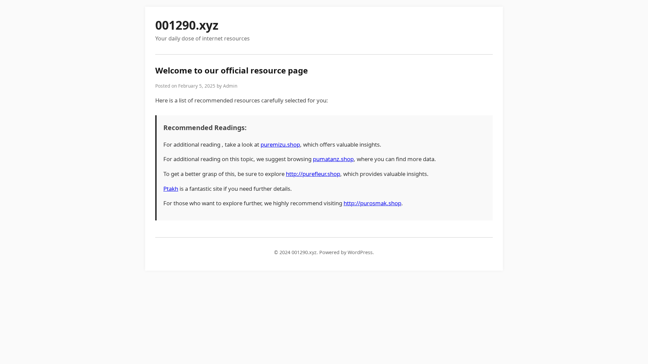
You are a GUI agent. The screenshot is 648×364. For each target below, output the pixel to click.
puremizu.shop (280, 144)
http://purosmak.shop (372, 203)
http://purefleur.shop (313, 174)
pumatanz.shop (333, 159)
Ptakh (170, 188)
